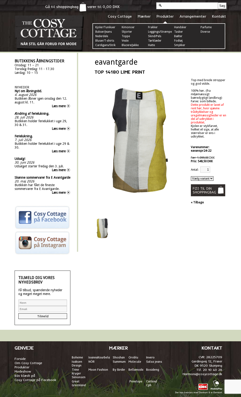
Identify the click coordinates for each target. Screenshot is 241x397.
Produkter (165, 16)
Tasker (178, 31)
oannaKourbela (99, 357)
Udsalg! (20, 159)
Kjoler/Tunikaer (105, 27)
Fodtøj (178, 40)
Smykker (179, 45)
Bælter (178, 36)
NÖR (91, 361)
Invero (150, 357)
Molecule (135, 361)
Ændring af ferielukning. (32, 113)
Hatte (151, 45)
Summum (119, 361)
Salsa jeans (154, 361)
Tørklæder (154, 40)
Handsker (180, 27)
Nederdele (101, 36)
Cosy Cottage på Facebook (35, 380)
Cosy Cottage (120, 16)
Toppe (126, 36)
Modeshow (23, 371)
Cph (149, 385)
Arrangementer (193, 16)
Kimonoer (128, 27)
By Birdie (119, 369)
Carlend (151, 381)
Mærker (144, 16)
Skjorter (127, 31)
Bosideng (152, 369)
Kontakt (219, 16)
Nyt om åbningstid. (28, 91)
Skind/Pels (154, 36)
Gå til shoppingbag (62, 6)
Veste (125, 40)
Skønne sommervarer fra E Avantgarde (42, 177)
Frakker (153, 27)
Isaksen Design (77, 363)
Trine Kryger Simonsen (78, 373)
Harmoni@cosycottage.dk (202, 374)
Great (76, 381)
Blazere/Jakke (130, 45)
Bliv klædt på (25, 375)
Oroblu (133, 357)
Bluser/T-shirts (104, 40)
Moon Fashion (98, 369)
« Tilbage (197, 202)
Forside (20, 359)
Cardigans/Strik (105, 45)
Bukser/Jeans (103, 31)
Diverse (205, 31)
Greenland (79, 385)
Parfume (206, 27)
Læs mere (59, 106)
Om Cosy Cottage (28, 363)
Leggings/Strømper (160, 31)
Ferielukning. (24, 136)
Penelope (135, 381)
